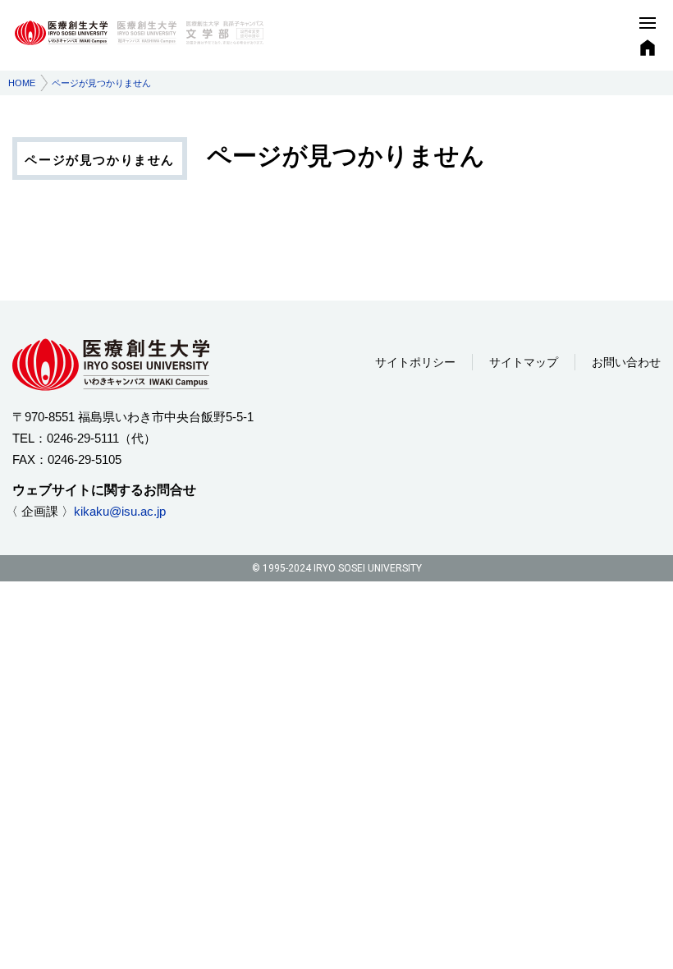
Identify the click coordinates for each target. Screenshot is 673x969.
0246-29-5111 (83, 438)
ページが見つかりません (100, 160)
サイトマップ (523, 362)
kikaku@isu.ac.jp (120, 511)
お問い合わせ (626, 362)
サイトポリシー (415, 362)
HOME (21, 83)
